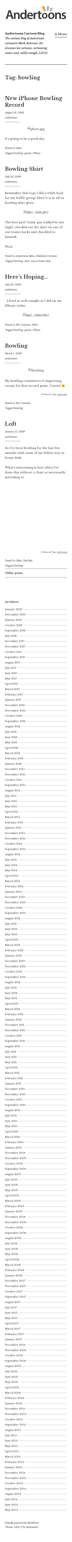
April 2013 (11, 939)
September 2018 (15, 630)
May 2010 (11, 1126)
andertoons (11, 117)
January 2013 (13, 955)
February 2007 (14, 1334)
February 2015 (14, 822)
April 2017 (11, 683)
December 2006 (15, 1344)
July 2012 (11, 987)
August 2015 (12, 790)
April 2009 (12, 1195)
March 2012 (12, 1009)
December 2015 (15, 769)
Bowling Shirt (24, 169)
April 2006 (12, 1387)
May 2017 (11, 678)
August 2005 (13, 1430)
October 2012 (13, 971)
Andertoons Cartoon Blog (25, 33)
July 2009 (11, 1179)
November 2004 (15, 1478)
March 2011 (12, 1073)
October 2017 (13, 652)
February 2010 (14, 1142)
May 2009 (11, 1190)
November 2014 (15, 838)
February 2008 (14, 1270)
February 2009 (14, 1206)
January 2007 (13, 1339)
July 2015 (10, 795)
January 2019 (13, 619)
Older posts (14, 573)
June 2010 (11, 1121)
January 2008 (13, 1275)
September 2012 (15, 977)
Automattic (32, 1527)
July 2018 (11, 636)
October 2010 (13, 1099)
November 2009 (15, 1158)
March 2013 (12, 945)
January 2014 (13, 891)
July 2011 (10, 1051)
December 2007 (15, 1280)
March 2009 (13, 1200)
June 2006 (11, 1376)
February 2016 (14, 758)
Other (19, 148)
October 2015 (13, 779)
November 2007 (15, 1286)
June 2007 (11, 1312)
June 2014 (11, 865)
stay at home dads (41, 261)
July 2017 (10, 668)
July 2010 (11, 1115)
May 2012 (11, 998)
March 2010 (12, 1137)
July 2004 (11, 1499)
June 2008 (11, 1248)
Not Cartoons (23, 324)
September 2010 (15, 1105)
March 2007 (12, 1328)
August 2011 (12, 1046)
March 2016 (12, 753)
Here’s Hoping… (26, 277)
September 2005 (15, 1424)
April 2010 (12, 1131)
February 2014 (14, 886)
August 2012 (12, 982)
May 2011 (11, 1062)
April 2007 (12, 1323)
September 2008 (15, 1232)
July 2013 (11, 923)
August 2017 (12, 662)
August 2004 (13, 1494)
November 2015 (15, 774)
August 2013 (12, 918)
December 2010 (15, 1089)
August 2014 (12, 854)
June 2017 (11, 673)
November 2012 (15, 966)
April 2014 (11, 875)
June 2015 (11, 801)
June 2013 (11, 929)
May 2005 (11, 1446)
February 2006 (14, 1398)
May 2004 (11, 1510)
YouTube (28, 560)
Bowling (16, 346)
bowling (18, 153)
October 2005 (14, 1419)
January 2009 (13, 1211)
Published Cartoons (46, 256)
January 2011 (13, 1083)
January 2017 (13, 699)
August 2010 (12, 1110)
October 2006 (14, 1355)
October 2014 (13, 843)
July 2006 (11, 1371)
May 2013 (11, 934)
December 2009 (15, 1152)
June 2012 (11, 993)
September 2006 (15, 1360)
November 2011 (15, 1030)
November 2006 (15, 1350)
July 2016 (11, 731)
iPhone (36, 153)
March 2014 (12, 881)
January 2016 (13, 763)
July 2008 (11, 1243)
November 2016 (15, 710)
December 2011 (14, 1024)
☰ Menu (61, 34)
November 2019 (15, 614)
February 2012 (14, 1014)
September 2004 (15, 1488)
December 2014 (15, 833)
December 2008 (15, 1216)
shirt (27, 261)
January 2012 (13, 1019)
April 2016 (11, 747)
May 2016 (11, 742)
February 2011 (14, 1078)
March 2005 (13, 1456)
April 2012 (11, 1003)
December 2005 (15, 1408)
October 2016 (13, 715)
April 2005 (12, 1451)
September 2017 (15, 657)
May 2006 (11, 1382)
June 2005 (11, 1440)
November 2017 (15, 646)
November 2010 (15, 1094)
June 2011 (11, 1057)
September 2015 (15, 785)
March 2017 (12, 689)
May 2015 (11, 806)
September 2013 (15, 913)
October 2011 (13, 1035)
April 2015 (11, 811)
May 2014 (11, 870)
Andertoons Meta (25, 256)
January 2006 (13, 1403)
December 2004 (15, 1472)
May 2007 (11, 1318)
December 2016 (15, 705)
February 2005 (14, 1462)
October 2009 (14, 1163)
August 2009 (13, 1174)
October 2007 (14, 1291)
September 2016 (15, 721)
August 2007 (13, 1302)
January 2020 (13, 609)
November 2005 (15, 1414)
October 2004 (14, 1483)
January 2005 (13, 1467)
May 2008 (11, 1254)
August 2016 (12, 726)
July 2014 (11, 859)
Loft (10, 424)
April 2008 (12, 1259)
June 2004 (11, 1504)
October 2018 (13, 625)
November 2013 (15, 902)
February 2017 (14, 694)
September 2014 (15, 849)
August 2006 (13, 1366)
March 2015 (12, 817)
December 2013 (15, 897)
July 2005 (11, 1435)
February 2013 (14, 950)
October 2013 (13, 907)
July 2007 (11, 1307)
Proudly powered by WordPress (22, 1522)
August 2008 (13, 1238)
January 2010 (13, 1147)
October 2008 (14, 1227)
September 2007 (15, 1296)
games (27, 153)
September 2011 (15, 1041)
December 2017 (14, 641)
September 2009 (15, 1168)
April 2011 (11, 1067)
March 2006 (13, 1392)
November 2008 (15, 1222)
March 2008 (13, 1264)
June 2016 (11, 737)
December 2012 (15, 961)
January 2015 (13, 827)
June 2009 (11, 1184)
